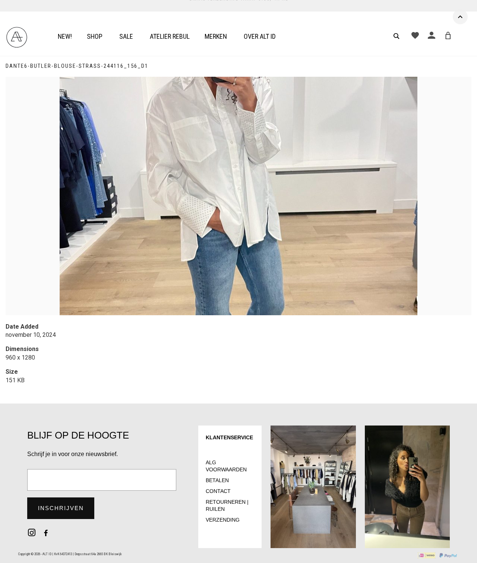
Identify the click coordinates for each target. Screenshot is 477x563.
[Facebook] (45, 532)
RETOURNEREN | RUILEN (227, 505)
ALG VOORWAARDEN (226, 465)
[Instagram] (31, 532)
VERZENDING (223, 520)
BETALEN (217, 480)
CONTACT (218, 491)
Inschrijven (61, 508)
